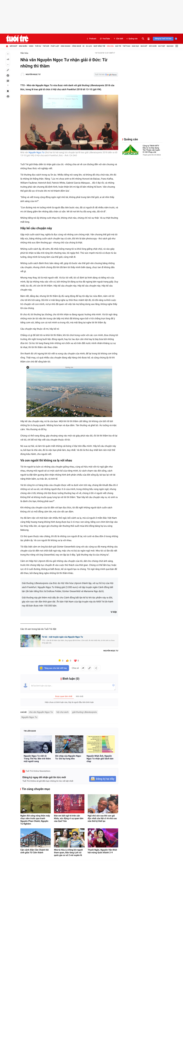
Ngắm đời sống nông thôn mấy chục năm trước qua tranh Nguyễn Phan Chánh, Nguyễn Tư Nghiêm (35, 819)
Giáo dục (135, 46)
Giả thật (161, 46)
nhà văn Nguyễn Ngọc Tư (41, 712)
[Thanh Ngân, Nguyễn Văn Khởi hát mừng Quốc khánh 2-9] (103, 837)
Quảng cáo (133, 39)
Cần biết (119, 39)
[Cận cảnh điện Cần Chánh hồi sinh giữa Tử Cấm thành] (35, 837)
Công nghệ (76, 46)
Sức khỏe (153, 46)
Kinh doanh (65, 46)
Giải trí (118, 46)
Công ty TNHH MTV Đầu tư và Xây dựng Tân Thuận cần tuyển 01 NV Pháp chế (151, 149)
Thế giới (46, 46)
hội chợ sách (63, 712)
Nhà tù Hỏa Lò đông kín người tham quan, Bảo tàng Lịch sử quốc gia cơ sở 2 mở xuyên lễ (68, 852)
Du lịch (89, 46)
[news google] (106, 74)
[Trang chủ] (7, 46)
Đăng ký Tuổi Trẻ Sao (163, 39)
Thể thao (126, 46)
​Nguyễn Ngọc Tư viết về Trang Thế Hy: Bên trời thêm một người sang (37, 759)
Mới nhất (13, 46)
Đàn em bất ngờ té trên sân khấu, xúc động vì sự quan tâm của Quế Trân (68, 818)
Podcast (92, 39)
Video (31, 46)
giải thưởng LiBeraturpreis (84, 712)
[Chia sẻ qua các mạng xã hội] (96, 668)
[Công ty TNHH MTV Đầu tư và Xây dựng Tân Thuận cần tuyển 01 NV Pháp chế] (130, 150)
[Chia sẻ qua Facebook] (83, 668)
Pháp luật (55, 46)
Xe (83, 46)
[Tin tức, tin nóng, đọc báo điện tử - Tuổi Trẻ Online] (17, 39)
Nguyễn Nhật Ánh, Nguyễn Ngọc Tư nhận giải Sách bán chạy (100, 759)
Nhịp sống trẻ (99, 46)
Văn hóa (110, 46)
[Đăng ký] (102, 779)
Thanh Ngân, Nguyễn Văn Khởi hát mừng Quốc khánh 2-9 (102, 851)
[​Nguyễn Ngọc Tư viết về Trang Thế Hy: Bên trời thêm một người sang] (38, 744)
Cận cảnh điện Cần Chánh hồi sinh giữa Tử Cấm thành (34, 851)
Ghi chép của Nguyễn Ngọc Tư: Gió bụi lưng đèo (68, 757)
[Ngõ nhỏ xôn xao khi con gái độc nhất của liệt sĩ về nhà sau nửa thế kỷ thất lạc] (103, 803)
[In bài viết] (8, 96)
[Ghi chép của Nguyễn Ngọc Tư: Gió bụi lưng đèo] (69, 744)
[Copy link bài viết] (89, 668)
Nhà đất (144, 46)
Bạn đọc (170, 46)
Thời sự (38, 46)
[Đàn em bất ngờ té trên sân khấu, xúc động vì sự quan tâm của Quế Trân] (69, 803)
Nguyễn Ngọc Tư (36, 152)
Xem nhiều (23, 46)
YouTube (106, 39)
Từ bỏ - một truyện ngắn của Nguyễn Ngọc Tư (62, 637)
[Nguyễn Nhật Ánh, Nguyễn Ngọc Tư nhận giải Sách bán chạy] (101, 744)
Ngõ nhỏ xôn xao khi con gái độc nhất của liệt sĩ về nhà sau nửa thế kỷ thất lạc (102, 818)
